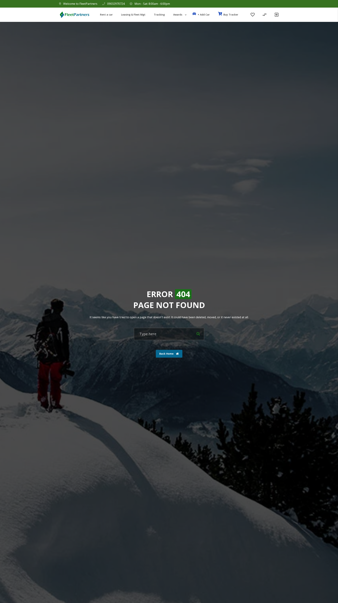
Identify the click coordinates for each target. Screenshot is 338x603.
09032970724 (116, 4)
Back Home (166, 353)
